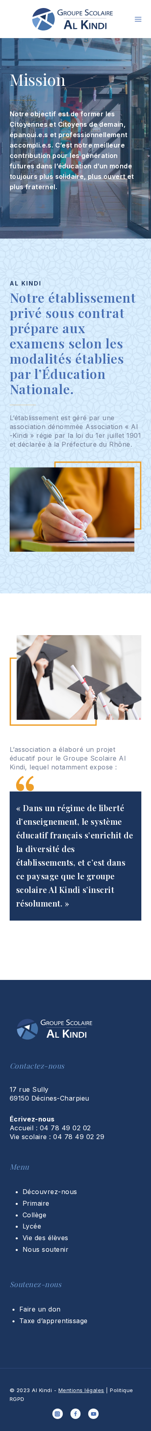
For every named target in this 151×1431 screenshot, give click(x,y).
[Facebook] (75, 1414)
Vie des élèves (45, 1238)
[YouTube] (93, 1414)
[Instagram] (57, 1414)
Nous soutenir (45, 1249)
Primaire (36, 1203)
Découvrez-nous (50, 1192)
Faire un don (40, 1309)
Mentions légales (81, 1390)
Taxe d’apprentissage (53, 1321)
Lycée (32, 1226)
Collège (34, 1215)
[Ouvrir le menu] (138, 19)
